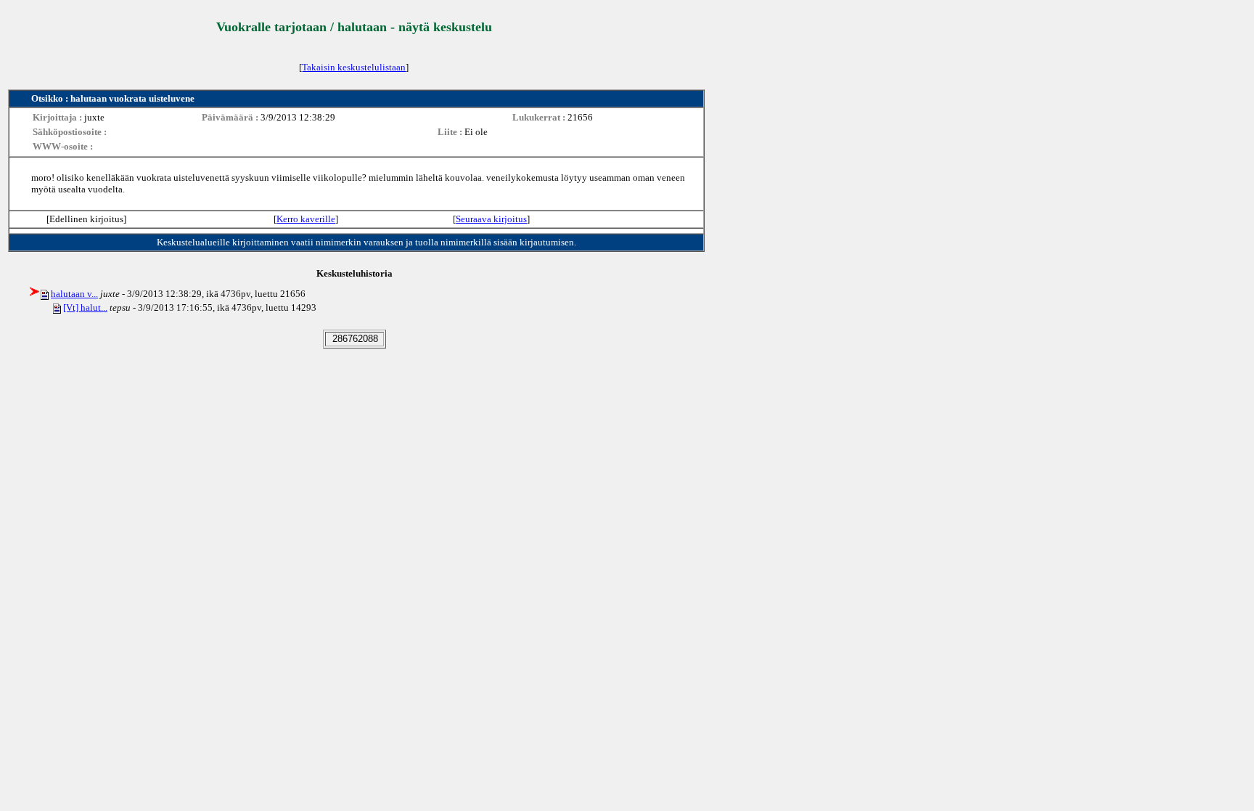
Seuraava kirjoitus (491, 218)
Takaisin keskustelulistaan (354, 67)
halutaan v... (74, 293)
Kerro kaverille (305, 218)
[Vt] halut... (85, 307)
